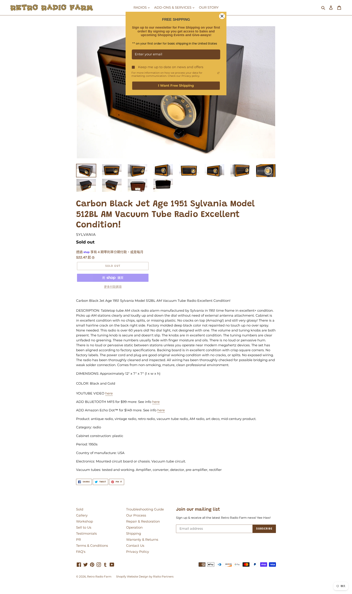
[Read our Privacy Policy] (218, 73)
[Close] (222, 16)
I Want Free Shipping (176, 86)
